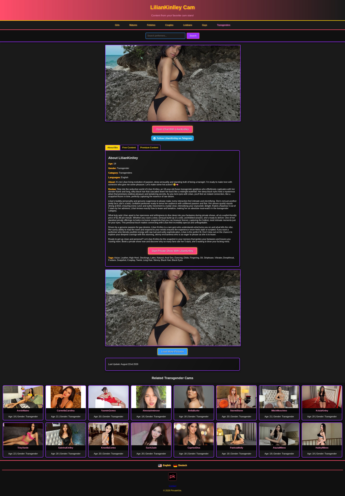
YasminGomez (108, 410)
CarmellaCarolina (66, 410)
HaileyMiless (322, 448)
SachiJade (151, 448)
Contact (172, 486)
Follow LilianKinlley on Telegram (174, 138)
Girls (117, 25)
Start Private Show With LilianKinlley (172, 250)
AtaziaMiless (279, 448)
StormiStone (236, 410)
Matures (133, 25)
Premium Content (149, 147)
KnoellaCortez (108, 448)
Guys (204, 25)
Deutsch (182, 465)
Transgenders (223, 25)
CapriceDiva (194, 448)
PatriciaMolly (236, 448)
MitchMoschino (279, 410)
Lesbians (187, 25)
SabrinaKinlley (65, 448)
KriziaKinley (322, 410)
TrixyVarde (23, 448)
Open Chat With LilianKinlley (172, 129)
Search (193, 36)
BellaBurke (193, 410)
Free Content (129, 147)
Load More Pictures (172, 351)
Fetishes (151, 25)
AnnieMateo (23, 410)
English (167, 465)
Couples (169, 25)
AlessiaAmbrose (151, 410)
